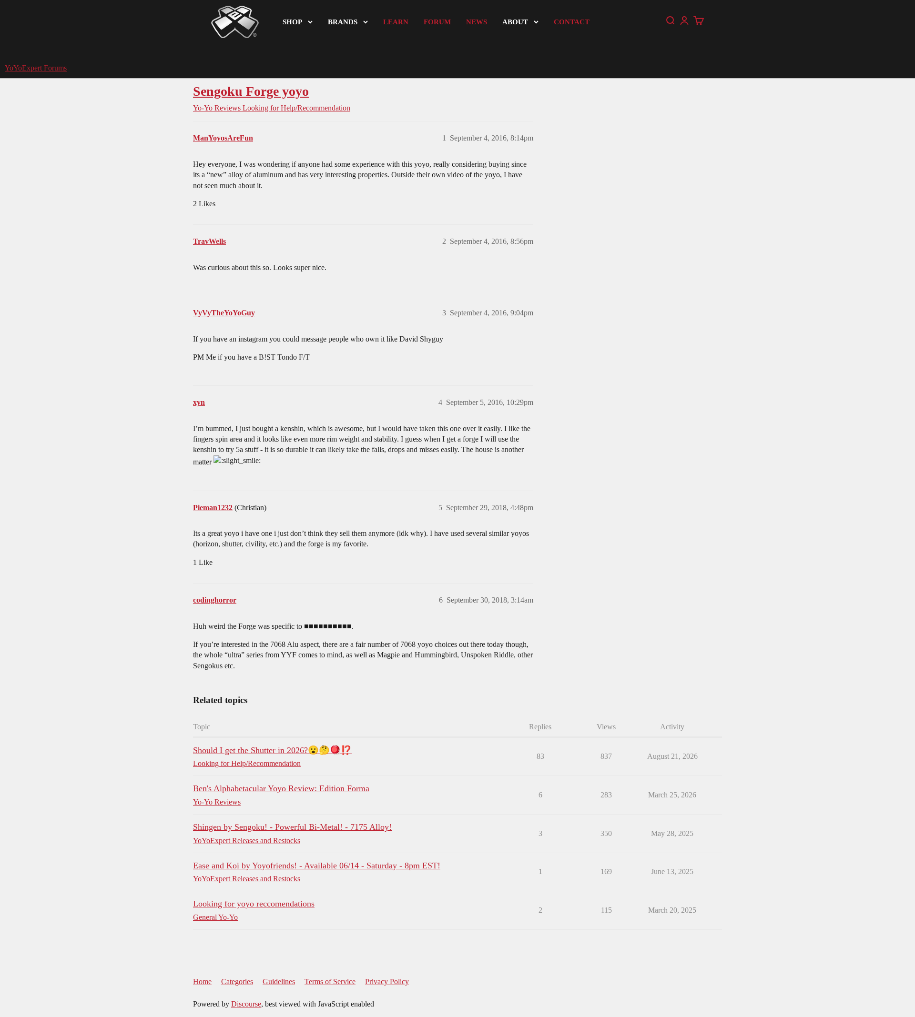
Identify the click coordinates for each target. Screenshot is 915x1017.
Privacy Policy (387, 981)
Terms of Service (330, 981)
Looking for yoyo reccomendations (254, 903)
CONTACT (572, 22)
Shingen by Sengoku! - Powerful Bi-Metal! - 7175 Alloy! (292, 827)
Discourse (246, 1004)
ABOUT (515, 22)
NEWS (476, 22)
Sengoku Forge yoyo (251, 91)
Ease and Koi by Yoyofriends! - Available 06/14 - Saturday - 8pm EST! (316, 865)
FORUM (437, 22)
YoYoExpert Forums (36, 68)
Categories (237, 981)
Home (202, 981)
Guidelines (279, 981)
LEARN (395, 22)
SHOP (292, 22)
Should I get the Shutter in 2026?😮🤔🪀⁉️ (272, 750)
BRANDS (342, 22)
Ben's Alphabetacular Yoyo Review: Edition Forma (281, 788)
